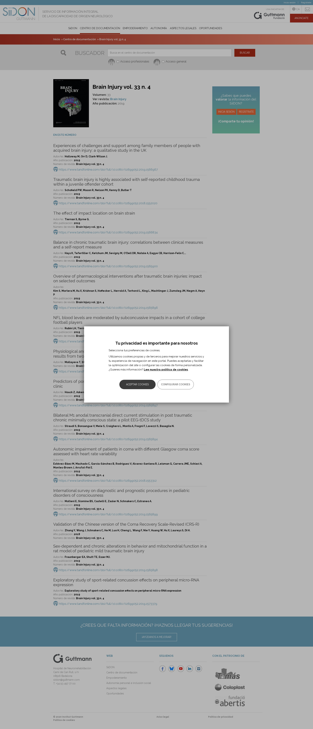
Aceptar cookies (137, 384)
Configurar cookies (175, 384)
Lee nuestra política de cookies (166, 369)
